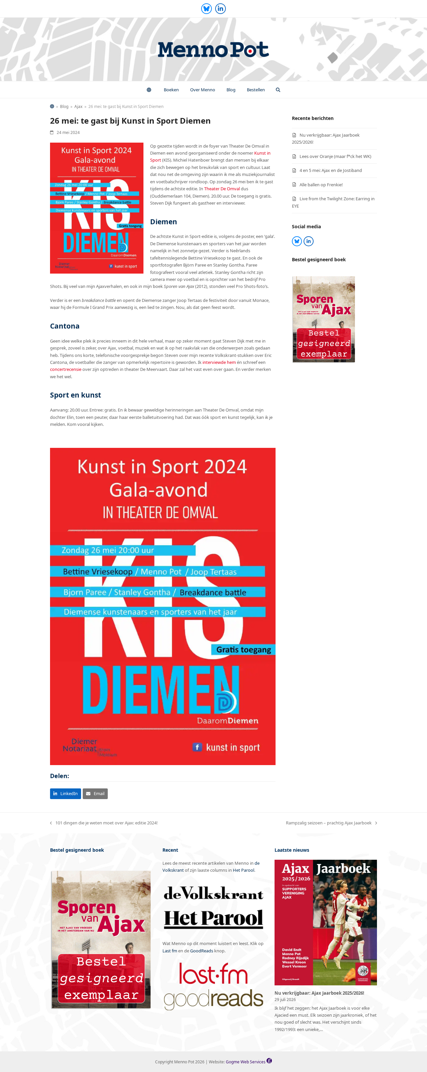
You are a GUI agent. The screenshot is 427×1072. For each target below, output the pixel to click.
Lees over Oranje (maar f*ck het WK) (335, 156)
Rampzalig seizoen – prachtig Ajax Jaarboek (329, 823)
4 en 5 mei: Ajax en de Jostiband (331, 170)
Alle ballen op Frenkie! (321, 185)
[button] (278, 89)
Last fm (169, 951)
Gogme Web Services (246, 1062)
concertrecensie (65, 369)
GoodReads (201, 951)
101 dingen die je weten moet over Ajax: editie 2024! (104, 823)
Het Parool (243, 870)
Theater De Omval (222, 189)
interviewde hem (219, 362)
